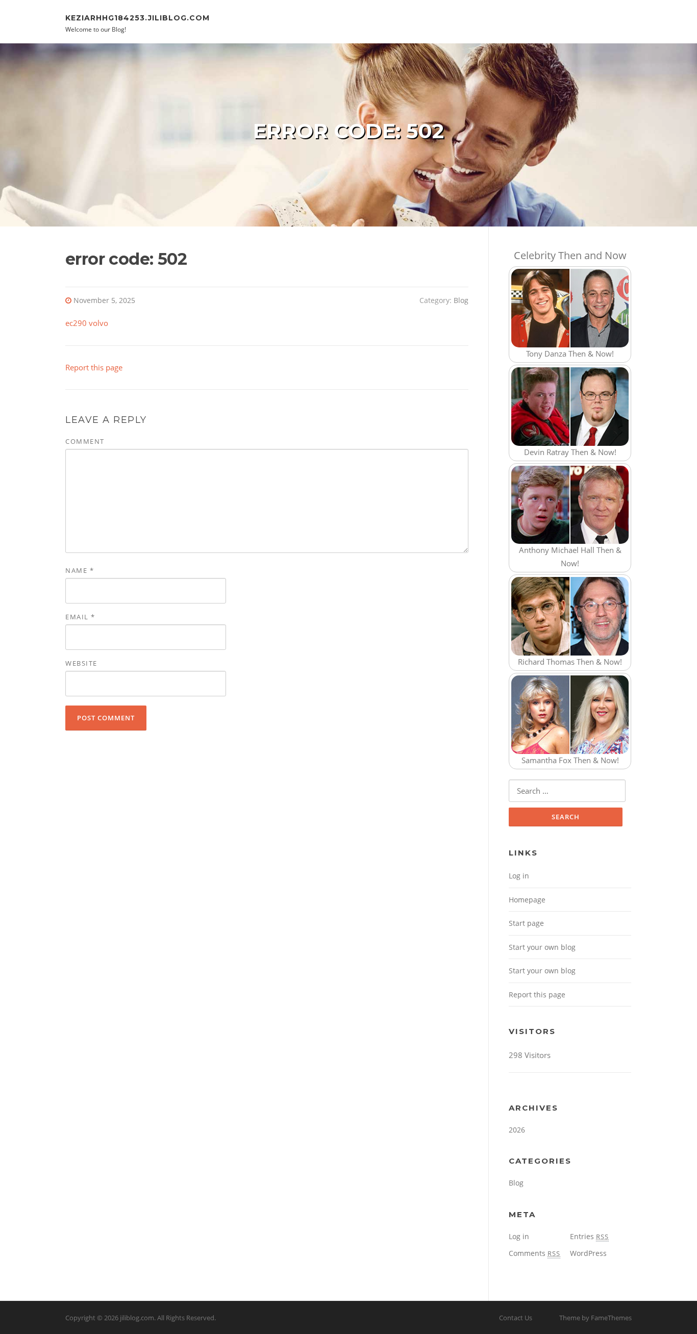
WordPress (588, 1253)
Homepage (527, 899)
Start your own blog (542, 947)
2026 (517, 1130)
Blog (461, 300)
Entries (589, 1236)
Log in (519, 875)
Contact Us (515, 1317)
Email (80, 616)
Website (81, 663)
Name (79, 570)
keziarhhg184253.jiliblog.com (137, 17)
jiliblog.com (137, 1317)
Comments (534, 1253)
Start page (526, 923)
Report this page (93, 367)
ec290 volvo (86, 323)
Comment (85, 441)
